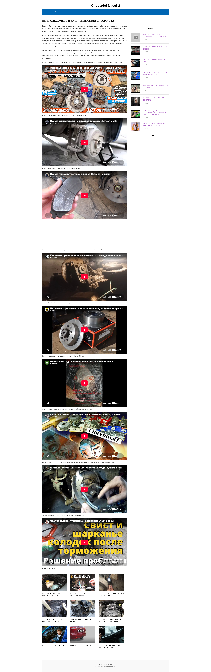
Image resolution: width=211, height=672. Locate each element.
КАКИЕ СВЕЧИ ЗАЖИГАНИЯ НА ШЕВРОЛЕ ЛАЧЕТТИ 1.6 (154, 124)
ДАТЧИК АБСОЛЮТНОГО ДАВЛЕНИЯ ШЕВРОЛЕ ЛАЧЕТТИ (155, 73)
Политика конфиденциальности (105, 666)
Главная (48, 12)
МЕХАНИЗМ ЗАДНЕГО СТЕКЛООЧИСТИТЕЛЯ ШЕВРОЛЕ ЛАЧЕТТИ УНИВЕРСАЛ (154, 113)
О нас (57, 12)
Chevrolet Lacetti (105, 5)
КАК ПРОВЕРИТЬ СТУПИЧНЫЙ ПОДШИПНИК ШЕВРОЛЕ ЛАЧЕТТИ (155, 35)
